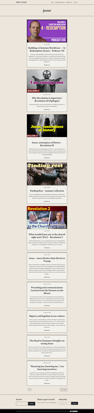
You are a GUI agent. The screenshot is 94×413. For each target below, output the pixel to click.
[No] (92, 411)
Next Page (63, 389)
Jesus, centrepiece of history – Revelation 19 (47, 144)
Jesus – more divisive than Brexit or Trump (47, 259)
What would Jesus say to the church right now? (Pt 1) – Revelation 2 (47, 236)
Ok (70, 411)
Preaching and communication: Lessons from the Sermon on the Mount (47, 290)
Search (31, 403)
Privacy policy (75, 411)
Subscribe (74, 403)
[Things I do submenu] (72, 2)
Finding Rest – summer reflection (47, 190)
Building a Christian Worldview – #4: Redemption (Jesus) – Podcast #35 (47, 49)
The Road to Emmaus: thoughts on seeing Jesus (47, 342)
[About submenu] (77, 2)
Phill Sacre (21, 2)
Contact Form (53, 402)
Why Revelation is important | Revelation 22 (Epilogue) (47, 99)
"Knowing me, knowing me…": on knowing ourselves (47, 367)
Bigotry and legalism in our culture (47, 316)
